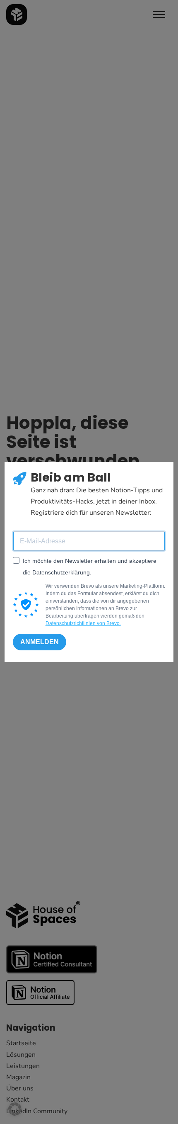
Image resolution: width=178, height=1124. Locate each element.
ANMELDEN (39, 641)
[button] (15, 1109)
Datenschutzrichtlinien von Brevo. (83, 623)
